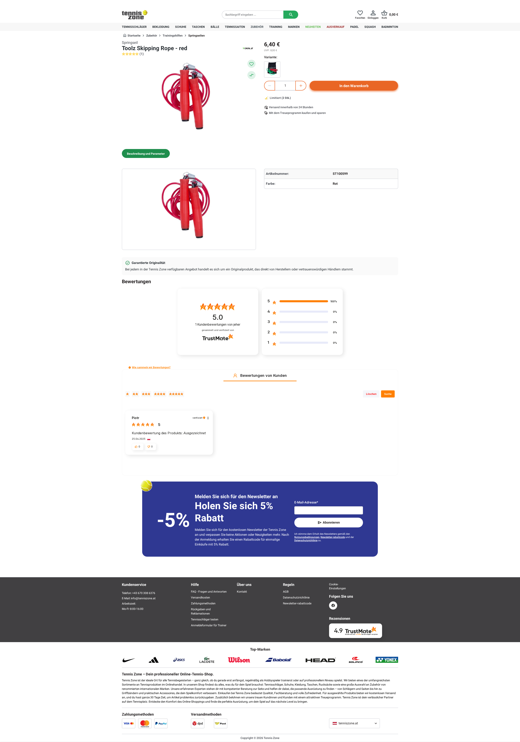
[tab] (146, 153)
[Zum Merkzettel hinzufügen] (251, 64)
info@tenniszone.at (143, 598)
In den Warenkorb (353, 86)
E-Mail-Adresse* (306, 502)
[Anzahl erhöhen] (300, 86)
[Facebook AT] (333, 605)
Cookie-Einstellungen (333, 586)
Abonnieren (331, 522)
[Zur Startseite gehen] (134, 14)
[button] (129, 367)
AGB (286, 591)
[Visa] (128, 723)
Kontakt (242, 591)
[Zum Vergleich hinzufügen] (251, 75)
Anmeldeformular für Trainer (208, 625)
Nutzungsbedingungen (307, 537)
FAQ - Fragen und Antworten (209, 591)
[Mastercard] (145, 723)
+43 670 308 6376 (147, 3)
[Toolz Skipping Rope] (272, 69)
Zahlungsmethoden (203, 603)
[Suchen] (290, 15)
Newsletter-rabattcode (333, 537)
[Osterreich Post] (220, 723)
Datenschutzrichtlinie (305, 540)
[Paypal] (161, 723)
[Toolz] (248, 48)
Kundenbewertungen (217, 324)
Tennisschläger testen (204, 619)
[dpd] (197, 723)
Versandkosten (200, 597)
